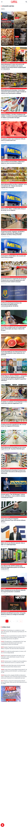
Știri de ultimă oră (6, 62)
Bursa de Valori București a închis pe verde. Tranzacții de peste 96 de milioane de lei (13, 666)
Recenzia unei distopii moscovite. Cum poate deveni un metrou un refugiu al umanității (13, 613)
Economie (4, 112)
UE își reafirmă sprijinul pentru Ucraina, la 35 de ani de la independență (13, 652)
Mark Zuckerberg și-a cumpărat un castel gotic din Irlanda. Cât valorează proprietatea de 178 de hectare (13, 632)
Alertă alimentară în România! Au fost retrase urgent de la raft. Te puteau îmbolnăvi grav (13, 448)
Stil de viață (4, 137)
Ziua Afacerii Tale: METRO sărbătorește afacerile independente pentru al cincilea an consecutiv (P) (13, 567)
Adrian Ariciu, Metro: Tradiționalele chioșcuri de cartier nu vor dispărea (13, 209)
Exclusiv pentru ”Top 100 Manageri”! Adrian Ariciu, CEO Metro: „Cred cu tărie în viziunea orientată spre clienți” (13, 496)
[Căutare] (26, 2)
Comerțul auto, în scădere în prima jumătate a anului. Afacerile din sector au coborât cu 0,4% (14, 661)
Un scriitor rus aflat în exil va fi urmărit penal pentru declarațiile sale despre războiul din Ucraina (13, 329)
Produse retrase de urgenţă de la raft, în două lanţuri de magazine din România (13, 425)
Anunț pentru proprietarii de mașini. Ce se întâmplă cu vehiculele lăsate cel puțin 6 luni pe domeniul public (13, 657)
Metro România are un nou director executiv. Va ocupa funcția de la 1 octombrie (13, 590)
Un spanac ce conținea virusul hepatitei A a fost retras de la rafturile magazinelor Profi (14, 402)
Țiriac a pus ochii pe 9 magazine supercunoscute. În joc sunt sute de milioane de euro (13, 520)
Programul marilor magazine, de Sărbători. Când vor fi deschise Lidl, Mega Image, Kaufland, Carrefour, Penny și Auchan (13, 233)
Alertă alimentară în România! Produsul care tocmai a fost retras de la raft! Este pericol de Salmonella (13, 471)
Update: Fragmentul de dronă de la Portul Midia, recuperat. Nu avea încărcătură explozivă (13, 647)
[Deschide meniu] (2, 2)
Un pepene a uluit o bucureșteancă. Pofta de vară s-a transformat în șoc (13, 139)
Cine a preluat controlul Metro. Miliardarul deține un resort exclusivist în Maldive (12, 162)
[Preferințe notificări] (2, 825)
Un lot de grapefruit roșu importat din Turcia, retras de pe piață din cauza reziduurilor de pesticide (13, 353)
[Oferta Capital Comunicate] (14, 694)
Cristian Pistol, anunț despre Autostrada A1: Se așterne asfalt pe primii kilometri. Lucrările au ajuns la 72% (14, 671)
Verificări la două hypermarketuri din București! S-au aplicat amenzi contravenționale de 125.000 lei (11, 304)
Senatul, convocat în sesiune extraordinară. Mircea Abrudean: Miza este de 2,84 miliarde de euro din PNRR (14, 682)
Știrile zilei (6, 627)
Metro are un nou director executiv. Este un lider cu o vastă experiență (13, 543)
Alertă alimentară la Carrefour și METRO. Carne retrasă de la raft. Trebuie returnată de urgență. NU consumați (14, 186)
